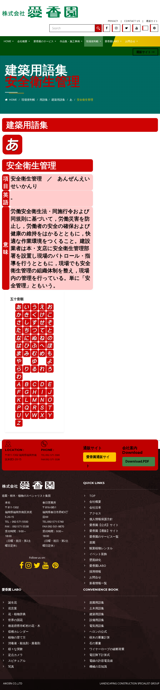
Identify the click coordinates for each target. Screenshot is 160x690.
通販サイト (152, 20)
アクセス (95, 513)
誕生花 (12, 602)
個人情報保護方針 (101, 519)
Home (13, 99)
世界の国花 (15, 620)
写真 (11, 666)
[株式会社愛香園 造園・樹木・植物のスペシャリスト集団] (40, 11)
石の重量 (95, 643)
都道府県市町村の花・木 (24, 626)
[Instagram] (116, 28)
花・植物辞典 (17, 614)
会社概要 (95, 502)
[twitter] (126, 28)
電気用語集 (96, 626)
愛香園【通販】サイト (104, 531)
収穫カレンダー (18, 631)
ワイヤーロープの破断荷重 (106, 649)
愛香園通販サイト (98, 461)
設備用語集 (96, 620)
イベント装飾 (98, 554)
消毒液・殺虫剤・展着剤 (24, 643)
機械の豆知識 (98, 666)
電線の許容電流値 (101, 661)
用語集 (44, 99)
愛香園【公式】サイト (104, 525)
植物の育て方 (17, 637)
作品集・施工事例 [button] (70, 41)
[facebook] (107, 28)
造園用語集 (96, 602)
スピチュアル (17, 661)
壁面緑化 (95, 560)
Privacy (113, 20)
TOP (92, 496)
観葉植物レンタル (101, 548)
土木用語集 (96, 608)
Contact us (132, 20)
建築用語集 (58, 99)
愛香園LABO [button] (112, 41)
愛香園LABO (97, 566)
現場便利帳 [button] (92, 41)
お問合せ (95, 577)
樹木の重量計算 (99, 637)
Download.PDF (137, 461)
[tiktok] (145, 28)
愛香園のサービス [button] (44, 41)
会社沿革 (95, 507)
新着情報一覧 (98, 583)
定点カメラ (15, 655)
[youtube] (136, 28)
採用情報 (95, 571)
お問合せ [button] (130, 41)
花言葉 (12, 608)
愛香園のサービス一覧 (104, 536)
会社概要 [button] (22, 41)
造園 (92, 542)
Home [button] (8, 41)
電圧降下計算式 (99, 655)
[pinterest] (154, 28)
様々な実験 (15, 649)
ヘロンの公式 (98, 631)
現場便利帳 (28, 99)
